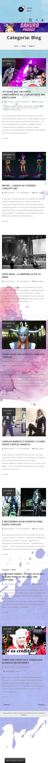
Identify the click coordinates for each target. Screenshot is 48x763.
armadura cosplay (9, 106)
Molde (17, 365)
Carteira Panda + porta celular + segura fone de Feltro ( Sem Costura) (23, 576)
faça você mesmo (22, 108)
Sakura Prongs (9, 102)
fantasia (32, 108)
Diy (30, 365)
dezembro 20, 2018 (8, 324)
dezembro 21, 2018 (8, 156)
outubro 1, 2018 (8, 412)
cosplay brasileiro (9, 108)
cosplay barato (28, 106)
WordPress (24, 715)
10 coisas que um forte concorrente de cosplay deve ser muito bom (23, 94)
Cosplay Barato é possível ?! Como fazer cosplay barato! (23, 443)
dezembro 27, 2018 (8, 62)
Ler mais (5, 138)
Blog (36, 102)
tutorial (34, 365)
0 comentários (24, 102)
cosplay (41, 102)
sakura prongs (16, 110)
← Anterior (6, 704)
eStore (28, 713)
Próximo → (42, 704)
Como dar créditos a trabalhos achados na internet (22, 661)
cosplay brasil (38, 106)
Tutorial (23, 365)
